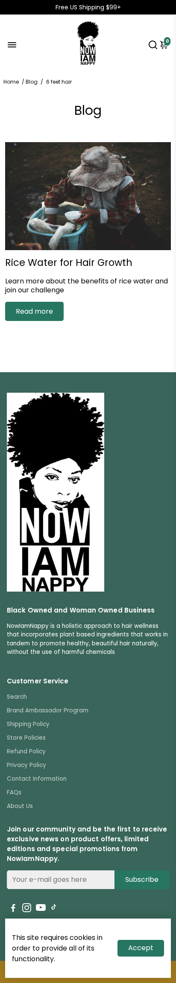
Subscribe (141, 879)
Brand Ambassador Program (47, 710)
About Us (20, 806)
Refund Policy (26, 751)
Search (17, 697)
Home (11, 81)
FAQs (14, 792)
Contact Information (37, 779)
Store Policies (26, 738)
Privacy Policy (26, 765)
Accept (140, 948)
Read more (34, 311)
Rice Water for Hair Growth (68, 262)
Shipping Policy (28, 724)
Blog (32, 81)
